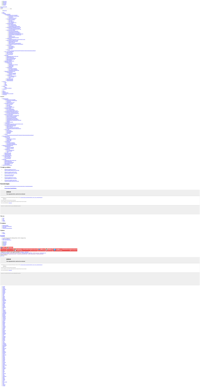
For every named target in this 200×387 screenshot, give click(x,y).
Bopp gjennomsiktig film (11, 59)
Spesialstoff (11, 48)
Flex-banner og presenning (11, 18)
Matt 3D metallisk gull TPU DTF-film (11, 173)
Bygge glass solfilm (10, 78)
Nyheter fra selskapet (8, 88)
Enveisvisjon (4, 94)
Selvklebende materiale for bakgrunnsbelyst (16, 44)
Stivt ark (8, 49)
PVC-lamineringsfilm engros (11, 253)
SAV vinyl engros (3, 253)
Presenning (10, 20)
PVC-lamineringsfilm (12, 24)
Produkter (4, 13)
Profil (5, 82)
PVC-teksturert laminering (13, 69)
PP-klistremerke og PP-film (13, 64)
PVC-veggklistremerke (10, 150)
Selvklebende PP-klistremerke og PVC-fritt (14, 27)
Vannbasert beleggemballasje (7, 165)
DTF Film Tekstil (9, 52)
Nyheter (3, 86)
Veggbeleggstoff (11, 76)
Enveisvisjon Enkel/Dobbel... (11, 188)
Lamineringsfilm (9, 67)
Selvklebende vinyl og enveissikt (12, 15)
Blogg (6, 87)
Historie (6, 85)
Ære (5, 83)
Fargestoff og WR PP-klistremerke (14, 28)
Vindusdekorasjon (10, 72)
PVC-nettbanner (11, 21)
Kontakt (2, 235)
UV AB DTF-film (10, 54)
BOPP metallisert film (10, 57)
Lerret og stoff (9, 45)
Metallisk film (11, 66)
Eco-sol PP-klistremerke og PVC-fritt (15, 29)
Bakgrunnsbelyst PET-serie (13, 41)
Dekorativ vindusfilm (12, 74)
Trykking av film (9, 62)
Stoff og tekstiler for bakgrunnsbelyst (15, 43)
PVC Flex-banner (12, 19)
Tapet (10, 77)
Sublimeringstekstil (12, 36)
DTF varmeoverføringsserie (9, 51)
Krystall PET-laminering (13, 68)
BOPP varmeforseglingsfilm (11, 58)
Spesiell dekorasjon (10, 80)
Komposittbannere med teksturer (12, 118)
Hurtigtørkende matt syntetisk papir (12, 56)
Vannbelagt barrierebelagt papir (22, 253)
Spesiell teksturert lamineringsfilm (14, 26)
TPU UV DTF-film (10, 53)
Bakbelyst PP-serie (12, 42)
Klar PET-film (11, 65)
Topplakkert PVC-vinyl (10, 102)
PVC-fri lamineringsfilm (13, 25)
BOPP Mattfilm (7, 164)
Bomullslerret (11, 47)
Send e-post (2, 255)
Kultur (6, 84)
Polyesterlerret (9, 130)
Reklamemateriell (7, 14)
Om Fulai (4, 81)
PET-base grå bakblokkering (11, 117)
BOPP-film (6, 55)
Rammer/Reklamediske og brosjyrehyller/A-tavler (17, 39)
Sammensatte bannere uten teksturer (15, 32)
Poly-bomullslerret (10, 131)
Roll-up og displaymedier (11, 30)
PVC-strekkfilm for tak (12, 22)
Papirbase (10, 35)
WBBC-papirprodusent (32, 253)
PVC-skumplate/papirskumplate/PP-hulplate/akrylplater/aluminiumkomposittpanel (22, 50)
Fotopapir (10, 63)
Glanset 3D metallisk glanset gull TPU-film (12, 181)
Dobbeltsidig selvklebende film (14, 70)
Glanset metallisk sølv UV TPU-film (11, 178)
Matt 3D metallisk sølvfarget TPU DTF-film (12, 170)
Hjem (3, 12)
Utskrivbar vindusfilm (12, 73)
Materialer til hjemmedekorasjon (10, 71)
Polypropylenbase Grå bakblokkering (15, 34)
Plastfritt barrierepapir (39, 253)
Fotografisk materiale (8, 61)
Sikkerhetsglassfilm (10, 79)
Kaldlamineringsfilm (10, 23)
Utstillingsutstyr (9, 38)
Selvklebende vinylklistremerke (14, 16)
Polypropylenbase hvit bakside (14, 37)
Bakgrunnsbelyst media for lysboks (12, 40)
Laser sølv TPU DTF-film (9, 175)
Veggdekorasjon (7, 149)
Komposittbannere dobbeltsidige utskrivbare (16, 33)
